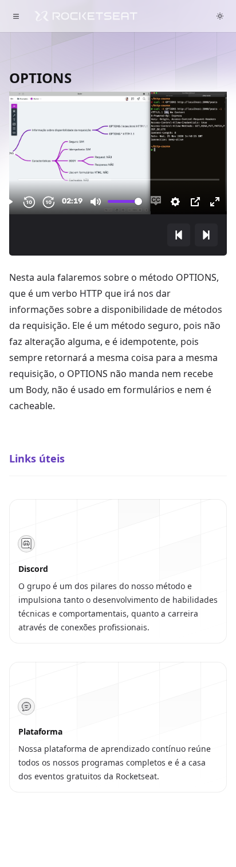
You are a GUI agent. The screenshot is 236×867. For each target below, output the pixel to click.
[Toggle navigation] (16, 16)
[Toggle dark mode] (220, 16)
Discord (33, 568)
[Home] (85, 16)
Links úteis (37, 458)
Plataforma (40, 731)
